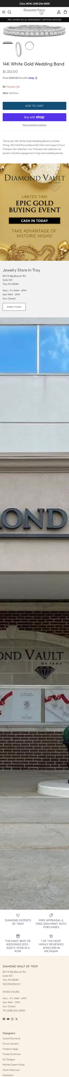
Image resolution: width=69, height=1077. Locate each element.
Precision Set (13, 86)
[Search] (11, 12)
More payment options (34, 125)
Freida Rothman (12, 1054)
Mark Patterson (11, 1069)
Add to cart (34, 105)
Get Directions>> (12, 983)
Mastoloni (8, 1075)
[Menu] (3, 12)
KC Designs (9, 1059)
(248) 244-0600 (16, 1010)
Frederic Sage (10, 1048)
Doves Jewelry (11, 1043)
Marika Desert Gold (13, 1064)
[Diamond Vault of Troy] (34, 12)
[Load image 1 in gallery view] (34, 30)
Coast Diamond (11, 1038)
